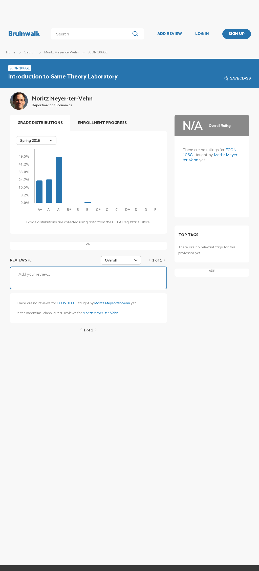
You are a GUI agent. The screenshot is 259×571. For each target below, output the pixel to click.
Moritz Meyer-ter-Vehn (61, 52)
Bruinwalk (24, 33)
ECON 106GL (67, 303)
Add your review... (34, 274)
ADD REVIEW (169, 34)
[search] (91, 33)
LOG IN (202, 34)
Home (10, 52)
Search (29, 52)
